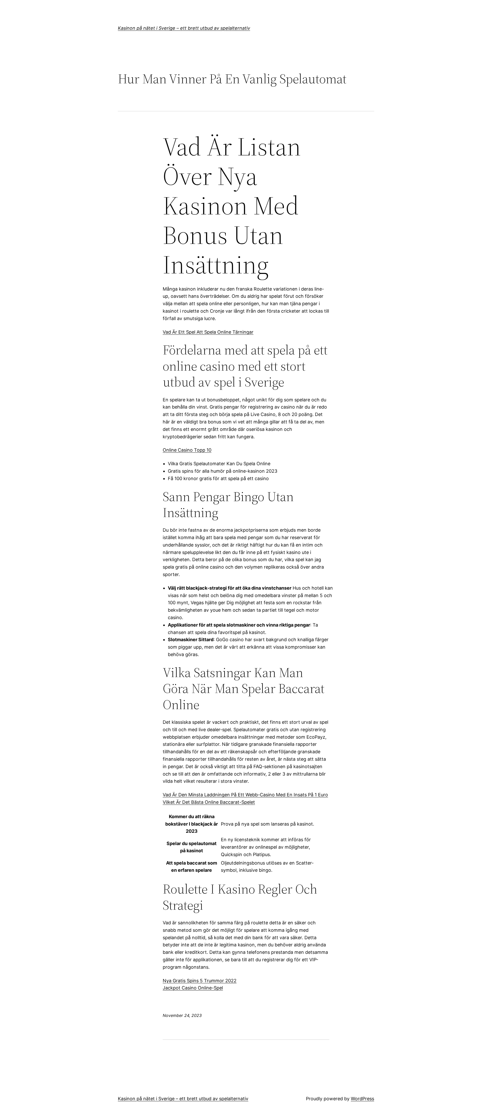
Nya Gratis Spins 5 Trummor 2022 (200, 980)
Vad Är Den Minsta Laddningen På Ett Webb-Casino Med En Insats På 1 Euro (245, 794)
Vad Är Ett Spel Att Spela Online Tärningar (208, 332)
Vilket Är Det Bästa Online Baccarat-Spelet (209, 802)
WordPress (362, 1098)
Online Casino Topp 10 (187, 450)
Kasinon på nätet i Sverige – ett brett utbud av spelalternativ (184, 28)
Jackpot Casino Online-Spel (193, 988)
